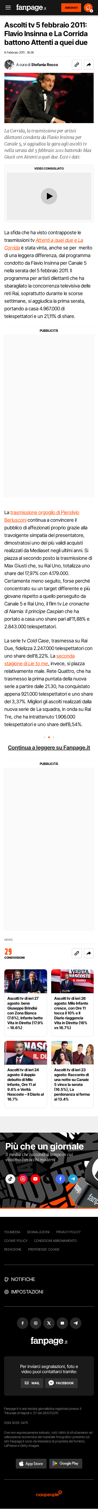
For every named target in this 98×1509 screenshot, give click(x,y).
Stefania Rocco (44, 64)
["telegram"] (73, 1179)
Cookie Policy (15, 1241)
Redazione (13, 1249)
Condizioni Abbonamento (55, 1241)
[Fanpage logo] (31, 7)
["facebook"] (60, 1179)
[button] (89, 65)
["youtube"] (35, 1179)
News (8, 939)
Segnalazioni (38, 1232)
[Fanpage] (49, 1341)
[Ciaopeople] (49, 1494)
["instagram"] (23, 1179)
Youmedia (12, 1232)
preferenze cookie (44, 1249)
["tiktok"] (10, 1179)
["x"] (48, 1179)
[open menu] (6, 7)
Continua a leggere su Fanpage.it (49, 747)
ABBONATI (71, 7)
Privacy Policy (68, 1232)
